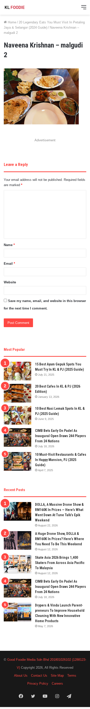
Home (11, 22)
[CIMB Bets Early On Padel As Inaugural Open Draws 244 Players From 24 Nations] (17, 437)
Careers (57, 683)
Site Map (57, 675)
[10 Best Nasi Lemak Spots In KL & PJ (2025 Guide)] (17, 415)
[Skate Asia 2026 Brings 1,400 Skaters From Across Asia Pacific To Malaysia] (17, 564)
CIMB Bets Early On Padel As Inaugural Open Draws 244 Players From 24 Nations (60, 436)
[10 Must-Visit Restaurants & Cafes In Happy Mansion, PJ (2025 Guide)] (17, 461)
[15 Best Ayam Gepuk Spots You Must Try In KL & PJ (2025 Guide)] (17, 371)
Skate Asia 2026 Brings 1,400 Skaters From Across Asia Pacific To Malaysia (59, 563)
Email (9, 263)
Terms (71, 675)
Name (9, 245)
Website (10, 282)
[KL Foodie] (24, 7)
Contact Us (39, 675)
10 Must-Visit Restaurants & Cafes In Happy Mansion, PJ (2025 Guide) (60, 460)
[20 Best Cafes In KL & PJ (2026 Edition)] (17, 393)
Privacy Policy (37, 683)
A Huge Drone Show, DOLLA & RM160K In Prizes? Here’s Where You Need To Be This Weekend (59, 539)
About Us (21, 675)
